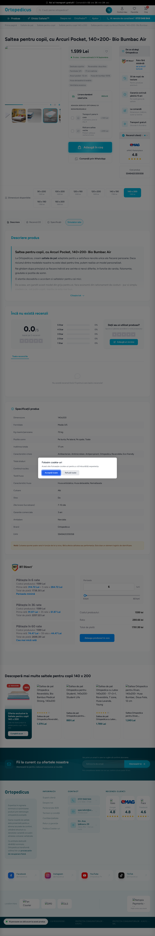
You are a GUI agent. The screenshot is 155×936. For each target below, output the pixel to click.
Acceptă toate (51, 473)
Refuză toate (70, 473)
